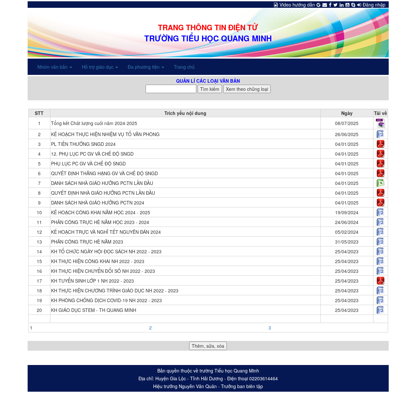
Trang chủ (184, 66)
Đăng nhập (374, 4)
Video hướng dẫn (297, 4)
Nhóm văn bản (53, 66)
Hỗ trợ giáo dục (98, 66)
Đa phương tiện (144, 66)
